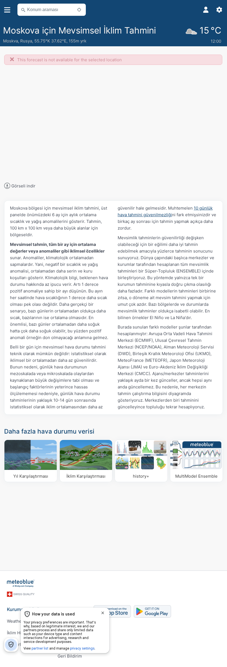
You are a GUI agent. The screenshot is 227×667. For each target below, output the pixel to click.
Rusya (26, 41)
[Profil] (206, 10)
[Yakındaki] (79, 10)
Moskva (10, 41)
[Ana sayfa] (21, 583)
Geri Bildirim (70, 656)
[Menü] (7, 9)
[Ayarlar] (219, 10)
